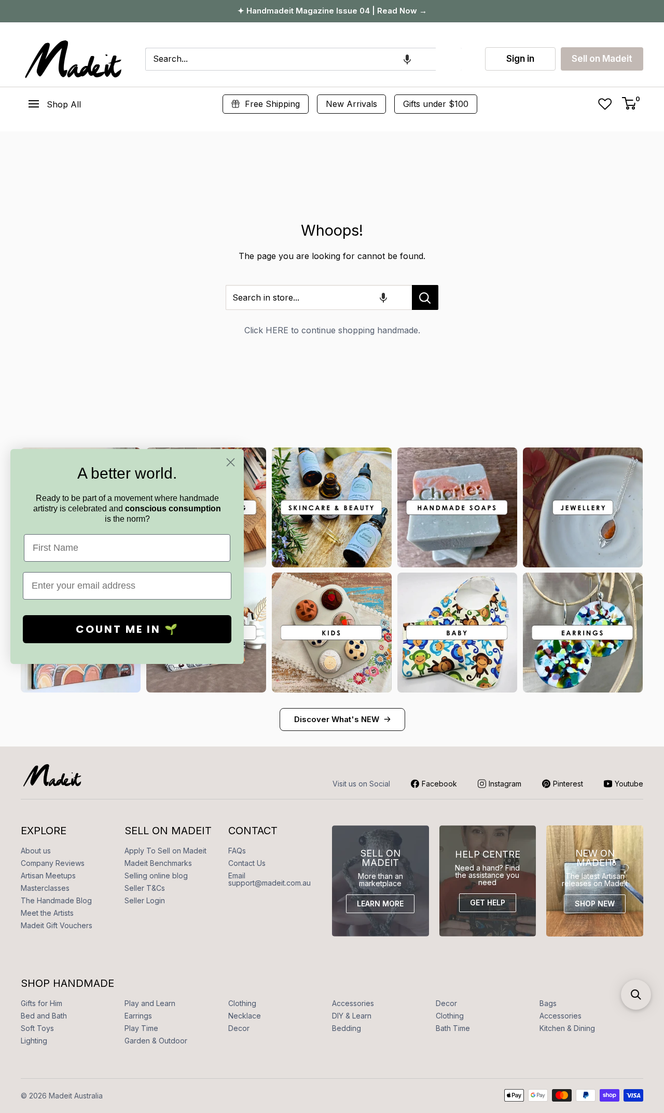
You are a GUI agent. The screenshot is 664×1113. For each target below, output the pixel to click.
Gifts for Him (41, 1003)
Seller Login (145, 900)
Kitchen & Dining (567, 1028)
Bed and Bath (44, 1015)
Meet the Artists (47, 912)
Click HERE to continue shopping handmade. (332, 330)
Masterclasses (45, 888)
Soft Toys (37, 1028)
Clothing (242, 1003)
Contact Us (247, 863)
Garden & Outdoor (156, 1040)
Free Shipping (272, 104)
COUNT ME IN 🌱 (127, 629)
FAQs (237, 850)
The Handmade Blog (56, 900)
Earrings (138, 1015)
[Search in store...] (425, 297)
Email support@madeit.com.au (269, 879)
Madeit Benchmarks (158, 863)
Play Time (141, 1028)
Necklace (244, 1015)
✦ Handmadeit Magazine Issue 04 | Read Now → (332, 11)
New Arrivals (351, 104)
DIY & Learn (351, 1015)
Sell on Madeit (602, 58)
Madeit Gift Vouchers (56, 925)
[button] (407, 59)
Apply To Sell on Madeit (165, 850)
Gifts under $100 (435, 104)
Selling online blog (156, 875)
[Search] (449, 59)
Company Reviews (53, 863)
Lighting (34, 1040)
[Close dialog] (231, 462)
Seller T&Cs (145, 888)
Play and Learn (150, 1003)
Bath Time (453, 1028)
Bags (548, 1003)
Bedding (346, 1028)
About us (36, 850)
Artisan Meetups (48, 875)
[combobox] (290, 59)
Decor (446, 1003)
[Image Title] (332, 507)
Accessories (353, 1003)
